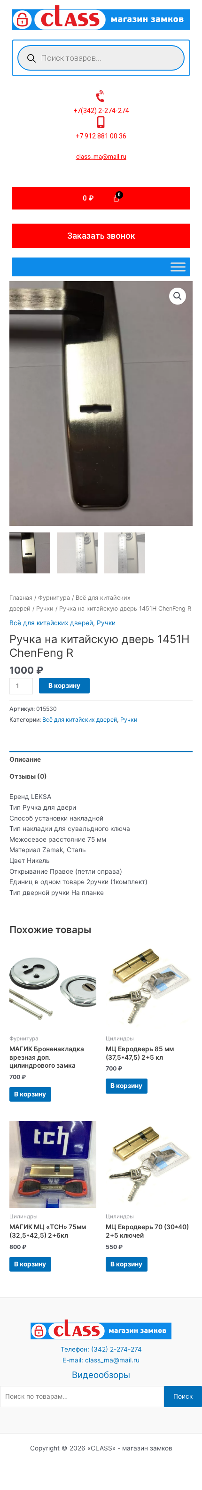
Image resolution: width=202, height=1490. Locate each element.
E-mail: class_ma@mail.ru (101, 1360)
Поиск (183, 1396)
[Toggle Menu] (178, 267)
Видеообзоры (101, 1374)
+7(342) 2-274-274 (101, 110)
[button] (177, 296)
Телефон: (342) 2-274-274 (101, 1349)
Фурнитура (54, 597)
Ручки (45, 608)
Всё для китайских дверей (51, 623)
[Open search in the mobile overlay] (101, 57)
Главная (20, 597)
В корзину (64, 685)
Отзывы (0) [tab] (28, 776)
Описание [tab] (25, 759)
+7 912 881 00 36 (101, 136)
